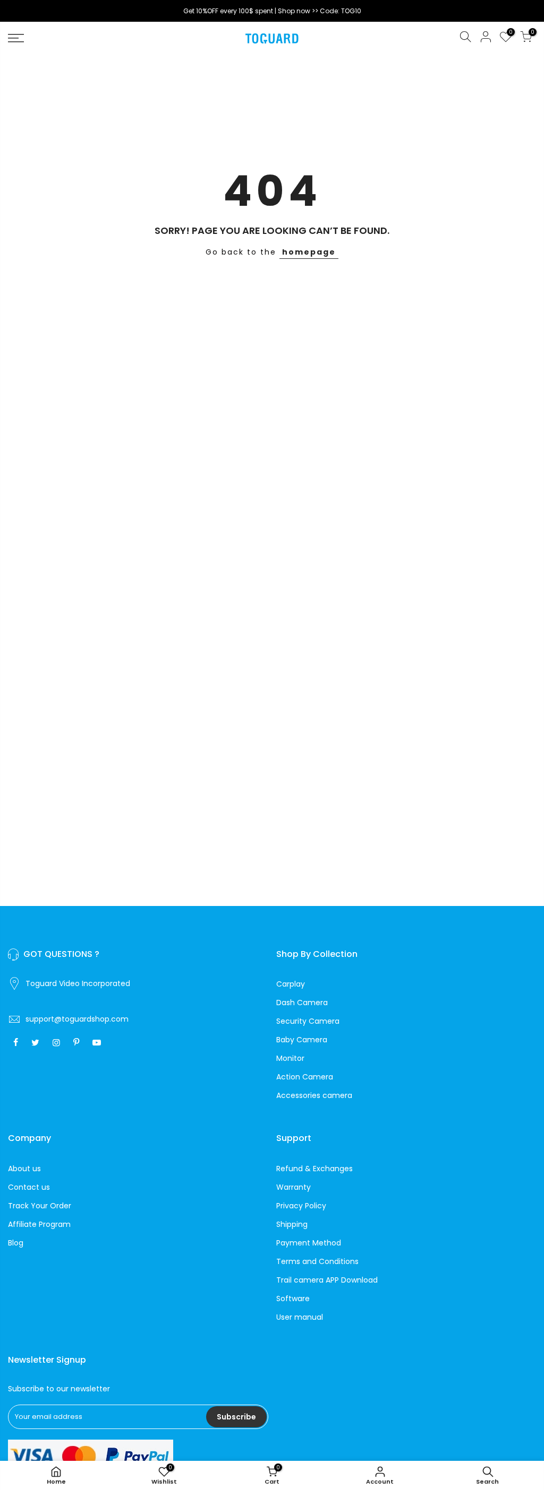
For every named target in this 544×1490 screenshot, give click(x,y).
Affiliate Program (39, 1224)
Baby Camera (301, 1039)
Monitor (290, 1058)
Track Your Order (39, 1205)
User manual (299, 1317)
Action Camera (304, 1076)
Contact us (29, 1187)
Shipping (292, 1224)
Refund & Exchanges (314, 1168)
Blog (15, 1243)
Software (293, 1298)
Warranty (293, 1187)
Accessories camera (314, 1095)
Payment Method (308, 1243)
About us (24, 1168)
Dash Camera (302, 1002)
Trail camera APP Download (327, 1280)
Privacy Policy (301, 1205)
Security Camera (307, 1021)
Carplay (290, 984)
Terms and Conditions (317, 1261)
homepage (309, 252)
